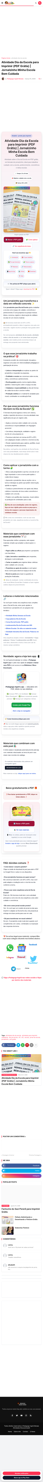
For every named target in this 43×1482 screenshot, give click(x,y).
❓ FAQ (21, 276)
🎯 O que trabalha (27, 257)
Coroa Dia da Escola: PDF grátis (17, 622)
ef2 (23, 1037)
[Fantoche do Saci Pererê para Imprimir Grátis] (21, 1194)
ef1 (19, 1037)
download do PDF (29, 289)
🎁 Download (32, 271)
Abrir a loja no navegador (21, 711)
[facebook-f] (12, 1415)
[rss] (30, 1415)
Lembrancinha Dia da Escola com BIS (19, 625)
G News (32, 1431)
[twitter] (17, 1415)
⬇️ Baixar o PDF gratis (22, 823)
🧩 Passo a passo (28, 262)
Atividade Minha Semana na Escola (18, 615)
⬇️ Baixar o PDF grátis (13, 239)
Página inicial (6, 58)
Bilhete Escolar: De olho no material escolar (21, 628)
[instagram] (26, 1415)
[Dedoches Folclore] (8, 1231)
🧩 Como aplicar (32, 239)
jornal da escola (35, 1037)
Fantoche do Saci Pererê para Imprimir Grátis (21, 1210)
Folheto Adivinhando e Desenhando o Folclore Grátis (26, 1218)
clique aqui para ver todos (27, 773)
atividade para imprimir (29, 1035)
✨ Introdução (14, 257)
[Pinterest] (27, 1045)
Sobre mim (17, 1431)
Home (10, 1431)
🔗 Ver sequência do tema (21, 246)
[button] (2, 3)
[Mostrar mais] (36, 1045)
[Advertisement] (21, 32)
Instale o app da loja (12, 843)
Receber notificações (21, 1473)
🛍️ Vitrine (21, 271)
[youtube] (21, 1415)
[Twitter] (18, 1045)
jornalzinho (5, 1039)
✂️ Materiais (14, 266)
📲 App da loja (11, 271)
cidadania (5, 1037)
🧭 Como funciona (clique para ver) (17, 719)
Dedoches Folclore (22, 1228)
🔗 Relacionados (26, 266)
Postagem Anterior (8, 1155)
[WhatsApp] (23, 1045)
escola (27, 1037)
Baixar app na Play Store (21, 1477)
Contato (25, 1431)
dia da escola (13, 1037)
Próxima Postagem (34, 1155)
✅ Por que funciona (14, 262)
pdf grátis (13, 1039)
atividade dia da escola (19, 58)
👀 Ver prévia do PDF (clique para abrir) (21, 284)
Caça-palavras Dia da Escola (16, 619)
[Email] (31, 1045)
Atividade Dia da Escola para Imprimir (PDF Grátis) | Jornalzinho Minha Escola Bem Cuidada (20, 1081)
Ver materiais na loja (13, 767)
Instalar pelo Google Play (21, 705)
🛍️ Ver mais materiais (21, 830)
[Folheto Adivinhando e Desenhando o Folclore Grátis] (8, 1220)
